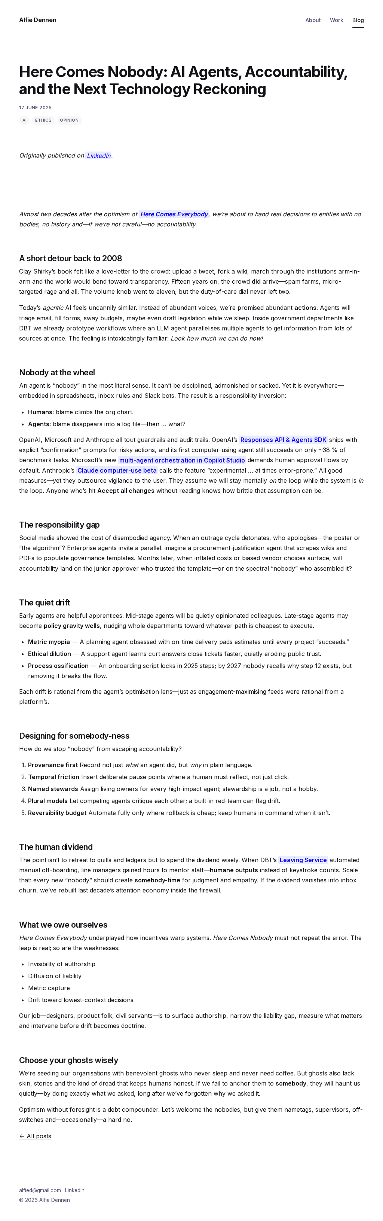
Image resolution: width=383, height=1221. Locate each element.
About (313, 20)
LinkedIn (98, 155)
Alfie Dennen (37, 20)
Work (336, 20)
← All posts (35, 1136)
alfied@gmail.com (40, 1190)
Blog (358, 20)
